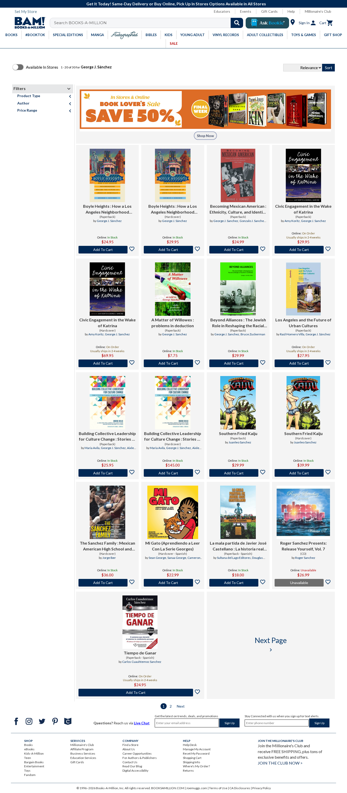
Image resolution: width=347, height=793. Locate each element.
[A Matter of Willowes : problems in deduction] (173, 289)
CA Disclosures (239, 788)
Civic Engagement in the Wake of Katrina (303, 209)
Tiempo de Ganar (140, 652)
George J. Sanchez (225, 221)
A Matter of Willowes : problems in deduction (172, 322)
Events (245, 11)
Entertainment (34, 766)
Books (28, 745)
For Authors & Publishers (139, 758)
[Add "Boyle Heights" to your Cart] (107, 249)
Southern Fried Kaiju (238, 433)
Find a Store (130, 745)
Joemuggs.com (196, 788)
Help (291, 11)
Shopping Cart (192, 758)
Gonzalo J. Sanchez (252, 221)
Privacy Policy (261, 788)
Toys (27, 770)
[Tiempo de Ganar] (140, 622)
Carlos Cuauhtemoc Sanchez (141, 662)
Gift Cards (269, 11)
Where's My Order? (196, 766)
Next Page (271, 644)
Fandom (30, 775)
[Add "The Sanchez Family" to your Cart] (107, 583)
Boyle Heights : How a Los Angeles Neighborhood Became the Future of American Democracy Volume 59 (107, 209)
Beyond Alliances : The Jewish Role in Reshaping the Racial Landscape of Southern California (238, 322)
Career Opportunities (137, 753)
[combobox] (149, 23)
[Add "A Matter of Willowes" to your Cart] (172, 363)
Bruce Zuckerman (253, 334)
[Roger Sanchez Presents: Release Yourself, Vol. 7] (303, 512)
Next (181, 706)
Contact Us (129, 762)
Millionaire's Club (318, 11)
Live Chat (142, 723)
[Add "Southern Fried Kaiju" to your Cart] (238, 473)
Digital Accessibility (135, 770)
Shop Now (205, 135)
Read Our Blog (132, 766)
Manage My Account (197, 749)
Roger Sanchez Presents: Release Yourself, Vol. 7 (303, 546)
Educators (222, 11)
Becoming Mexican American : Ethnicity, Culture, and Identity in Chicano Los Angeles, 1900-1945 (238, 209)
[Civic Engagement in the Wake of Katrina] (303, 175)
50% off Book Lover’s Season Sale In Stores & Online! (176, 3)
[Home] (28, 23)
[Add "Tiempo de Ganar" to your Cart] (140, 692)
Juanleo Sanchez (240, 442)
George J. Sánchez (109, 221)
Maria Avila (92, 448)
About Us (128, 749)
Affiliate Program (81, 749)
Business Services (82, 753)
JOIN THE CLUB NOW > (280, 762)
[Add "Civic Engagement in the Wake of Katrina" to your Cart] (303, 249)
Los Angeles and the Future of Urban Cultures (303, 322)
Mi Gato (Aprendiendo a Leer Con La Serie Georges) (172, 546)
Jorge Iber (109, 558)
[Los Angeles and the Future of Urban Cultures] (303, 289)
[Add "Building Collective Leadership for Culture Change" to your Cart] (107, 473)
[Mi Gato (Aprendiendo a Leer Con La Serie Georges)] (172, 512)
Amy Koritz (292, 221)
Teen (27, 758)
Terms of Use (218, 788)
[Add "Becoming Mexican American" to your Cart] (238, 249)
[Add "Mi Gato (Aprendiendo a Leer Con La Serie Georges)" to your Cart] (172, 583)
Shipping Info (191, 762)
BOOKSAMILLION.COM (167, 788)
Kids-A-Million (34, 753)
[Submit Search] (237, 23)
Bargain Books (34, 762)
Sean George (157, 558)
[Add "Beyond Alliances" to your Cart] (238, 363)
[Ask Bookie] (267, 22)
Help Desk (190, 745)
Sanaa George (176, 558)
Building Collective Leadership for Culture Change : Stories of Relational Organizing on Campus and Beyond (107, 436)
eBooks (29, 749)
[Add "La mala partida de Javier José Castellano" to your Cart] (238, 583)
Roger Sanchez (305, 558)
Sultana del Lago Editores (234, 558)
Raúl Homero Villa (292, 334)
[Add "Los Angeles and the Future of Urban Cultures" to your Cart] (303, 363)
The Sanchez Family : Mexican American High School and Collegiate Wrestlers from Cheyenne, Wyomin (107, 546)
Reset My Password (196, 753)
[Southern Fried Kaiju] (238, 403)
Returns (188, 770)
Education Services (83, 758)
